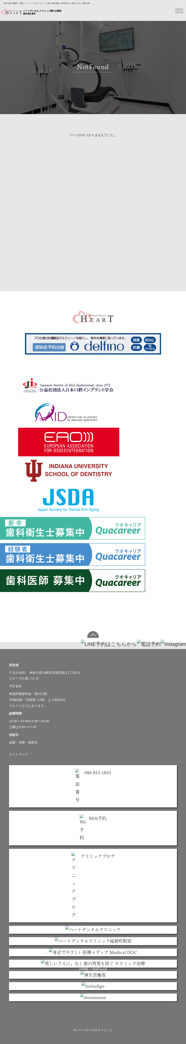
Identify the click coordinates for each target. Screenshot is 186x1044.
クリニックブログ (98, 856)
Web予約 (97, 818)
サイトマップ (21, 754)
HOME (84, 969)
